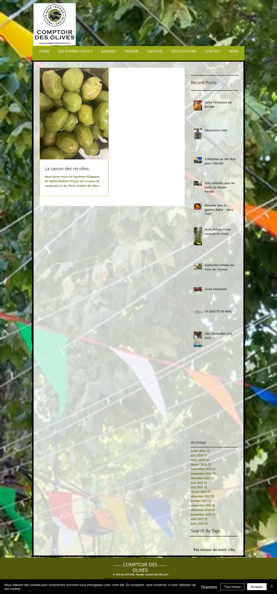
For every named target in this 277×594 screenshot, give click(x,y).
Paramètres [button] (209, 586)
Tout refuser (232, 586)
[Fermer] (271, 587)
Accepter (257, 586)
